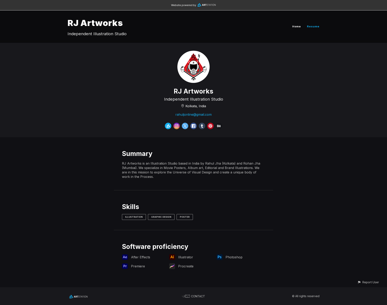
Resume (313, 26)
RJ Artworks (95, 23)
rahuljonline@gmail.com (193, 114)
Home (296, 26)
